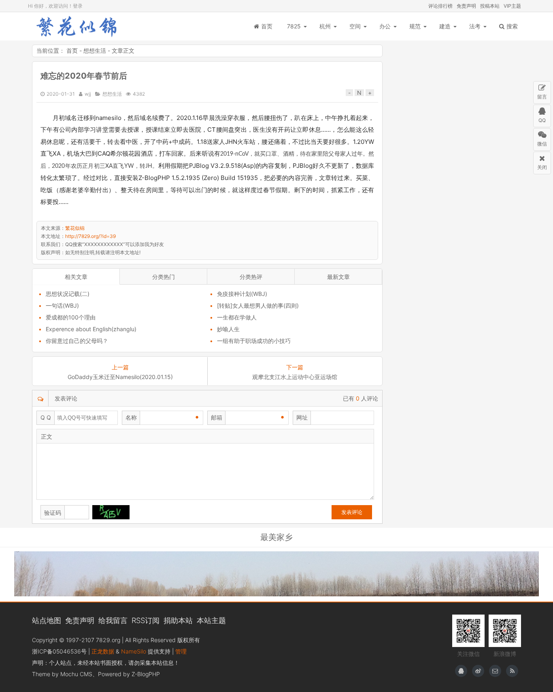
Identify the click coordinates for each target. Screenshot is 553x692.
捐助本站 (178, 620)
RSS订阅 (146, 620)
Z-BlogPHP (146, 674)
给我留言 (113, 620)
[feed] (512, 671)
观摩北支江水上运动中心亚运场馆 (294, 376)
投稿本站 (490, 6)
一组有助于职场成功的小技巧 (254, 340)
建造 (445, 26)
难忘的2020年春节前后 (83, 76)
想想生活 (94, 50)
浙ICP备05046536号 (59, 651)
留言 (542, 97)
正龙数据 (102, 651)
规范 (415, 26)
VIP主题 (512, 6)
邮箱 (216, 417)
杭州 (325, 26)
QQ (542, 120)
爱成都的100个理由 (71, 317)
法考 (475, 26)
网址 (302, 417)
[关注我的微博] (478, 671)
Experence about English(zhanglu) (91, 329)
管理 (181, 651)
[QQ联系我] (461, 671)
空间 (355, 26)
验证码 (52, 512)
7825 (294, 26)
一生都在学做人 (237, 317)
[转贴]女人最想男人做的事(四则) (258, 305)
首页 (266, 26)
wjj (88, 94)
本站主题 (211, 620)
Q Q (45, 417)
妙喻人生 (228, 329)
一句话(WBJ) (62, 305)
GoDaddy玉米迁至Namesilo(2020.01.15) (120, 376)
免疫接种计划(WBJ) (242, 293)
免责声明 (466, 6)
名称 (131, 417)
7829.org (108, 639)
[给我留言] (495, 671)
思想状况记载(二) (67, 293)
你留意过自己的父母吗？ (77, 340)
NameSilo (133, 651)
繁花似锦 (76, 26)
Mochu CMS (76, 674)
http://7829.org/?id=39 (90, 236)
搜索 (512, 26)
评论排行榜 (440, 6)
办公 (385, 26)
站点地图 (46, 620)
